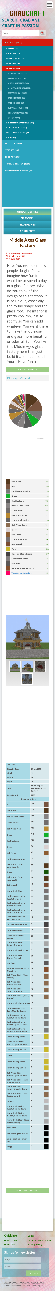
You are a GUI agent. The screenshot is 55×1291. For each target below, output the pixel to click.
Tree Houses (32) (16, 103)
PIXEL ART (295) (12, 157)
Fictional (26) (13, 63)
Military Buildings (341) (18, 132)
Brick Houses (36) (16, 98)
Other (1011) (14, 118)
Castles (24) (12, 48)
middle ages (37, 785)
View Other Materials (21, 573)
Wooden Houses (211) (18, 73)
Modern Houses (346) (18, 83)
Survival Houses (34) (18, 108)
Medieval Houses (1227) (19, 88)
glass (43, 788)
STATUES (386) (12, 150)
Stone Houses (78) (17, 78)
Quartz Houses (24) (17, 93)
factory (34, 791)
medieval (35, 788)
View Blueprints (27, 369)
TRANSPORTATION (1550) (17, 163)
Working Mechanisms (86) (18, 170)
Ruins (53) (11, 137)
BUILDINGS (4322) (13, 42)
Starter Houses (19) (18, 113)
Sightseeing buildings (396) (20, 122)
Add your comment (27, 1190)
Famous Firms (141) (15, 58)
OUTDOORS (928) (13, 143)
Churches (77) (13, 53)
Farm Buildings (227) (16, 127)
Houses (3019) (13, 68)
